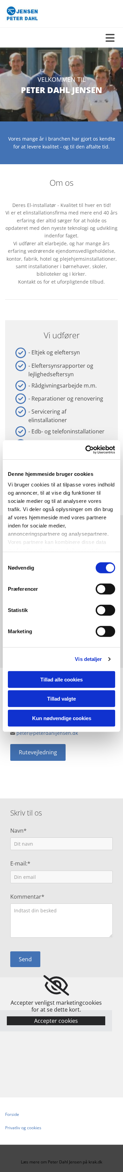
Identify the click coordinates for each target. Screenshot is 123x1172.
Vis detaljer (88, 659)
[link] (56, 985)
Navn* (18, 831)
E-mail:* (20, 863)
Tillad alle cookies (61, 679)
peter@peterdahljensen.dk (47, 733)
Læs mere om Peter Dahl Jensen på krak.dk (61, 1162)
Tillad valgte (61, 699)
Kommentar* (27, 897)
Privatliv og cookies (23, 1128)
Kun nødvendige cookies (61, 718)
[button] (38, 752)
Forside (12, 1114)
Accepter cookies (56, 1021)
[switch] (105, 588)
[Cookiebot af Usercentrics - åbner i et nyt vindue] (86, 449)
